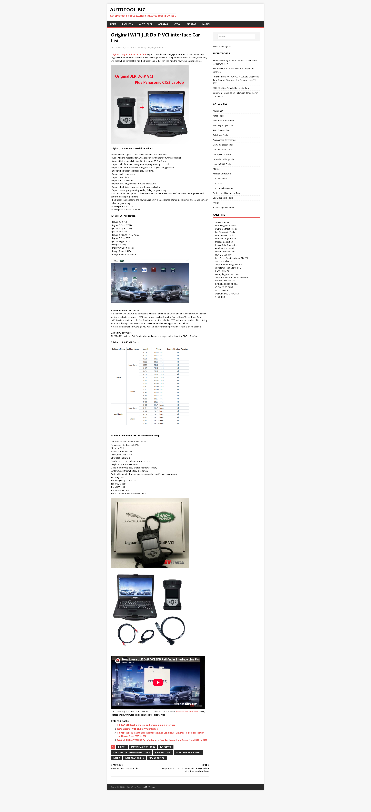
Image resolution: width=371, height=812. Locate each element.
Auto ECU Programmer (223, 120)
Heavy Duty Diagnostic (151, 47)
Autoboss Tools (220, 135)
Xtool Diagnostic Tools (223, 207)
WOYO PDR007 (222, 290)
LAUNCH (206, 24)
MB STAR (191, 24)
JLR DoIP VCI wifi (163, 752)
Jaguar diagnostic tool (143, 747)
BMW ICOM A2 (222, 271)
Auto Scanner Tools (222, 130)
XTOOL (177, 24)
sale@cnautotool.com (187, 711)
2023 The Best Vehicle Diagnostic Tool (231, 88)
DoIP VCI (122, 747)
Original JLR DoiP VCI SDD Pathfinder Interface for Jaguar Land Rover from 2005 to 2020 (162, 740)
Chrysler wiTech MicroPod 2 (228, 267)
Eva (134, 47)
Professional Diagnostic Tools (227, 193)
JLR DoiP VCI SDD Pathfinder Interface (131, 752)
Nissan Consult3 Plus (225, 251)
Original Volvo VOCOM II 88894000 (231, 277)
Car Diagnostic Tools (223, 149)
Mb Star (216, 168)
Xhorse (216, 202)
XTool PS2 (220, 296)
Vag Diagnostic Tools (223, 197)
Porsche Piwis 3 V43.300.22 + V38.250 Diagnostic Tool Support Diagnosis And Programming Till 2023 (236, 80)
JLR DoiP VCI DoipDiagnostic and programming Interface (146, 725)
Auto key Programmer (223, 125)
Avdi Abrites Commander (224, 140)
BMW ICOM (127, 24)
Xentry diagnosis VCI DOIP (227, 274)
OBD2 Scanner (220, 178)
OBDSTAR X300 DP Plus (226, 284)
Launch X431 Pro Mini (225, 280)
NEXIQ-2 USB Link (223, 254)
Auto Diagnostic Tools (225, 225)
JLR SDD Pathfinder (134, 758)
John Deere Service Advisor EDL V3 (231, 258)
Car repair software (222, 154)
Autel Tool (145, 24)
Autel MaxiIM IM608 (224, 248)
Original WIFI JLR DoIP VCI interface (128, 54)
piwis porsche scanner (223, 188)
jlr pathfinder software (188, 752)
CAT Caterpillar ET (223, 261)
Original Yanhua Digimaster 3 (228, 264)
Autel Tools (218, 115)
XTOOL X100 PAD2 (224, 287)
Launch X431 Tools (222, 164)
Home (113, 24)
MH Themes (150, 787)
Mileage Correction (222, 173)
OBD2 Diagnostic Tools (226, 228)
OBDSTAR (163, 24)
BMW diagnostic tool (223, 144)
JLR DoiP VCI (165, 747)
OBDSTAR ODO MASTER (227, 293)
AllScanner (218, 110)
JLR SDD (116, 758)
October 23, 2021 (122, 47)
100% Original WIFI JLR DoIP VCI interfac (137, 728)
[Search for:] (236, 36)
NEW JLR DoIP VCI (156, 758)
